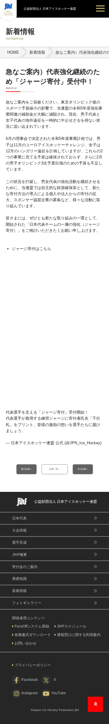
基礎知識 (19, 579)
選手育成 (19, 542)
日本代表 (19, 518)
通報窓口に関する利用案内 (79, 635)
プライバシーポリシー (33, 665)
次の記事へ (83, 469)
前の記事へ (26, 469)
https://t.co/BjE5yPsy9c (46, 430)
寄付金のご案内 (25, 567)
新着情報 (19, 591)
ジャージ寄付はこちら (31, 248)
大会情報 (19, 530)
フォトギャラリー (26, 603)
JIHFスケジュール (71, 626)
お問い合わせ (25, 643)
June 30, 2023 (18, 449)
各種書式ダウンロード (33, 635)
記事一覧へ (54, 469)
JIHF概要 (19, 555)
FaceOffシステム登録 (32, 626)
